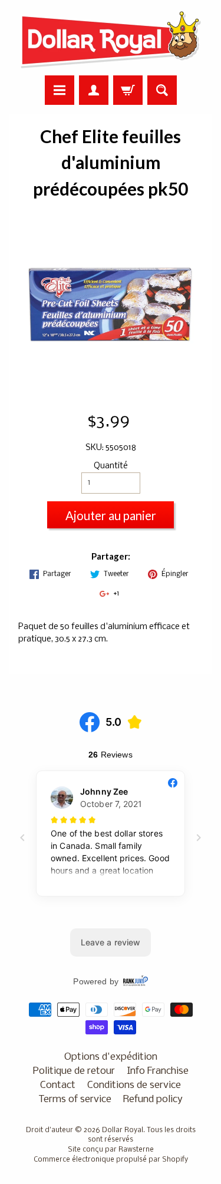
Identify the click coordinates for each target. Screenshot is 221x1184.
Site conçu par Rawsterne (111, 1149)
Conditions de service (134, 1085)
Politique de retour (74, 1071)
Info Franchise (158, 1071)
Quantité (111, 466)
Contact (57, 1085)
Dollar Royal (122, 1130)
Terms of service (74, 1099)
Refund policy (153, 1099)
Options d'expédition (110, 1057)
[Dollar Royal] (111, 39)
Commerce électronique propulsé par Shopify (111, 1159)
